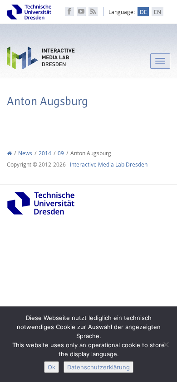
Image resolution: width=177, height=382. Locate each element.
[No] (165, 344)
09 (61, 153)
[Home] (9, 153)
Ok (51, 367)
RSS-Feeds (93, 11)
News (25, 153)
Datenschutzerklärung (98, 367)
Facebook (69, 11)
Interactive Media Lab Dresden (41, 60)
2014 (45, 153)
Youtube (81, 11)
